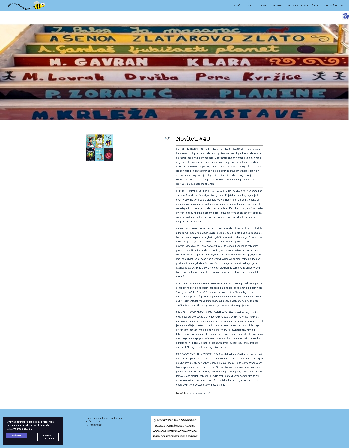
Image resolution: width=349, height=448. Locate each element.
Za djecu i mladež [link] (202, 393)
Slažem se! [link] (17, 435)
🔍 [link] (166, 138)
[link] (342, 5)
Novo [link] (191, 393)
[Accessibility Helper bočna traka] (345, 16)
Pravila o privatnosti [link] (48, 437)
